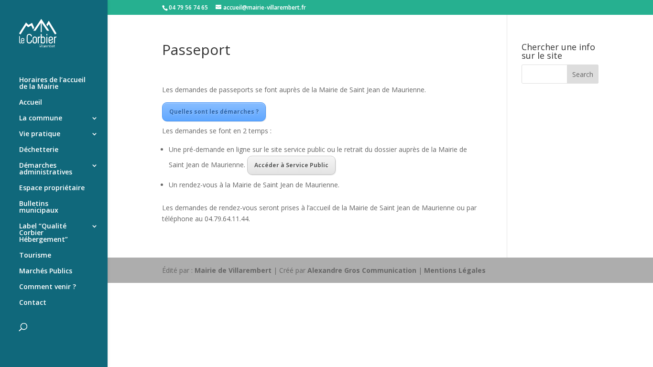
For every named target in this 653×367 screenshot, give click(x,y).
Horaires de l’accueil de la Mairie (52, 83)
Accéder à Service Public (291, 165)
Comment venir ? (47, 287)
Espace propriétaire (52, 188)
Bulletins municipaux (38, 207)
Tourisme (35, 255)
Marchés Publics (45, 271)
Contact (32, 303)
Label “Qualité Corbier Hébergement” (43, 233)
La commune (40, 118)
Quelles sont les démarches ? (214, 112)
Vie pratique (39, 134)
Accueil (30, 103)
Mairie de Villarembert (233, 270)
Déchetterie (38, 150)
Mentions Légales (455, 270)
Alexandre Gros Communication (361, 270)
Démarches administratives (45, 169)
